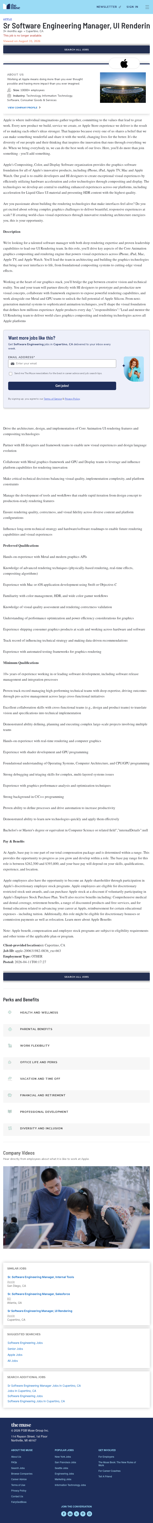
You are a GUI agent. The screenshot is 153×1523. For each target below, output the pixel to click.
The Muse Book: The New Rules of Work (117, 1463)
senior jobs (15, 1348)
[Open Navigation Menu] (147, 7)
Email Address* (21, 357)
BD (9, 1298)
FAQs (14, 1462)
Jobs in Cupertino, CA (22, 1390)
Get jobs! (62, 385)
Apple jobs (15, 1354)
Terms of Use (18, 1485)
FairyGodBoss (18, 1501)
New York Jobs (63, 1456)
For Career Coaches (109, 1470)
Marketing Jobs (63, 1479)
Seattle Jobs (61, 1468)
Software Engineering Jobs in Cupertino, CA (36, 1401)
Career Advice (19, 1479)
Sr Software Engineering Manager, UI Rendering (40, 1311)
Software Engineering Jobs (25, 1396)
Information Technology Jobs (70, 1485)
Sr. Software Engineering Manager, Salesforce (39, 1294)
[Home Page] (12, 7)
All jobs (13, 1360)
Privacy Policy (72, 398)
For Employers (106, 1456)
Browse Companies (21, 1473)
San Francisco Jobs (65, 1462)
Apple (7, 19)
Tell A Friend (105, 1476)
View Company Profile (22, 107)
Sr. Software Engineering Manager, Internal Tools (41, 1277)
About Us (16, 1456)
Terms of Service (53, 398)
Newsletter (107, 7)
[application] (76, 1207)
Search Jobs (18, 1468)
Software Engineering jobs (25, 1342)
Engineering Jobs (64, 1473)
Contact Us (17, 1496)
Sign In (132, 7)
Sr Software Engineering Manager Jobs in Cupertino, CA (44, 1385)
